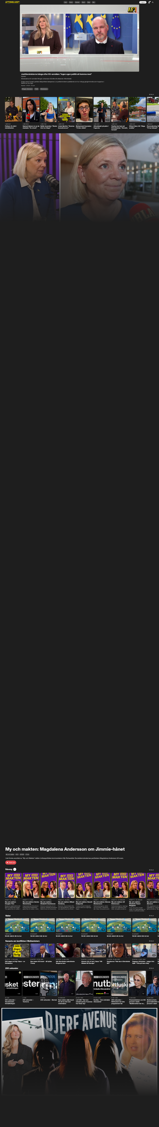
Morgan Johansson (27, 89)
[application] (79, 38)
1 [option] (14, 869)
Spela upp (12, 862)
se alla (151, 94)
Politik (36, 89)
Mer (94, 2)
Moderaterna (44, 89)
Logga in (142, 2)
